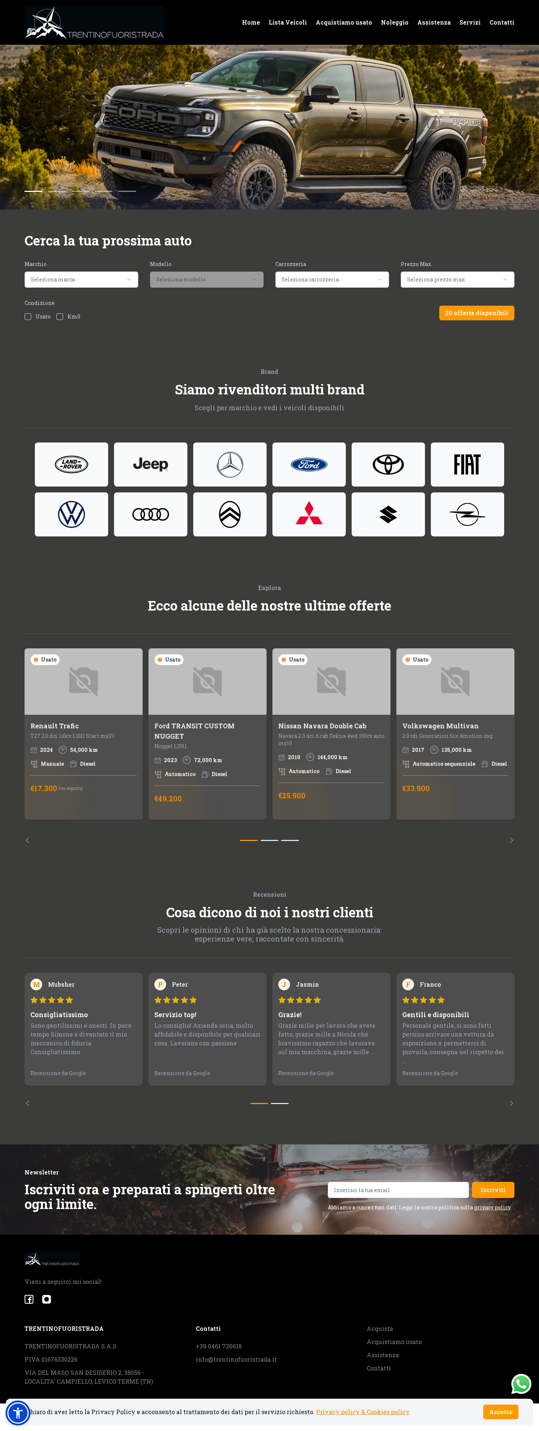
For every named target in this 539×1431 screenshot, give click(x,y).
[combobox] (81, 280)
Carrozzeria (290, 264)
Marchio (36, 264)
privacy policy (492, 1207)
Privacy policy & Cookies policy (363, 1412)
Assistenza (434, 22)
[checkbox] (28, 316)
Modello (161, 264)
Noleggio (394, 22)
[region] (269, 745)
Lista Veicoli (288, 22)
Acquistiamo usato (344, 22)
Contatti (501, 22)
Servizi (470, 22)
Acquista (380, 1328)
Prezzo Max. (416, 264)
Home (251, 22)
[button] (18, 1413)
